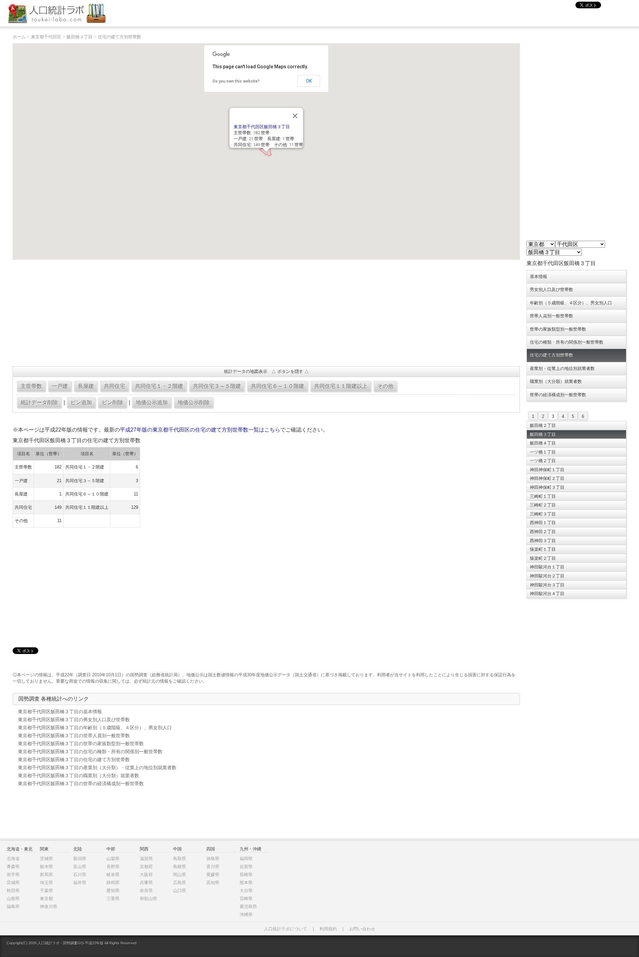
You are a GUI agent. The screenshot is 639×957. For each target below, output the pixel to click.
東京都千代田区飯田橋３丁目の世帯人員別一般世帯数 (74, 735)
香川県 (212, 866)
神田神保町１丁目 (547, 469)
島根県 (179, 866)
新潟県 (79, 858)
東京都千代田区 (46, 36)
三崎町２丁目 (543, 504)
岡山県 (179, 874)
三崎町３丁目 (543, 513)
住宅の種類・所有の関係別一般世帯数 (566, 342)
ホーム (19, 36)
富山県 (79, 866)
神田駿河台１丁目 (547, 566)
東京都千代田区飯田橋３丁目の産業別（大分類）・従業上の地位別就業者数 (97, 767)
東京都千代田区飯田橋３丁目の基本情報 (60, 711)
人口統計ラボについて (285, 928)
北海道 (13, 858)
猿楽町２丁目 (543, 558)
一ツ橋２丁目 (543, 460)
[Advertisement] (212, 313)
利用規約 (328, 928)
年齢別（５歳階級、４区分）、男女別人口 (571, 302)
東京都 (46, 898)
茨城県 (46, 858)
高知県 (212, 882)
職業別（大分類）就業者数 (556, 381)
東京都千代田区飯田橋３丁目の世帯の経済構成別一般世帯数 (81, 783)
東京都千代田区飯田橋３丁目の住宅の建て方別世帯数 (74, 759)
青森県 (13, 866)
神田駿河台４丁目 (547, 593)
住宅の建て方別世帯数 (119, 36)
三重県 (112, 898)
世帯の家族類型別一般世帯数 (558, 329)
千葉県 (46, 890)
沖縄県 (246, 914)
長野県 (112, 866)
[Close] (295, 116)
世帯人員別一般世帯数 (551, 315)
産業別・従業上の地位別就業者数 (562, 368)
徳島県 (212, 858)
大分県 (246, 890)
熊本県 (246, 882)
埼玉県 (46, 882)
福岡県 (246, 858)
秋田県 (13, 890)
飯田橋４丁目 (543, 443)
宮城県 (13, 882)
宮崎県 (246, 898)
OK (309, 81)
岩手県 (13, 874)
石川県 (79, 874)
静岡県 (112, 882)
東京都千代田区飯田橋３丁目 (262, 126)
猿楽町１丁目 (543, 549)
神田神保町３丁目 (547, 487)
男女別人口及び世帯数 (551, 289)
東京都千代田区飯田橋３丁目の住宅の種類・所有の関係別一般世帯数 (90, 751)
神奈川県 (48, 906)
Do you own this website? (236, 81)
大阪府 (146, 874)
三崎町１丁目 (543, 496)
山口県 (179, 890)
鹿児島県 (248, 906)
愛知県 (112, 890)
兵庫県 (146, 882)
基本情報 (538, 276)
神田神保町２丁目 (547, 478)
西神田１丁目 (543, 522)
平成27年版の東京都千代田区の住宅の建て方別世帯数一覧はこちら (200, 430)
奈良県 (146, 890)
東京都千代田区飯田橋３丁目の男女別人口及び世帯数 (74, 719)
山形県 (13, 898)
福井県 (79, 882)
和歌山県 (148, 898)
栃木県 (46, 866)
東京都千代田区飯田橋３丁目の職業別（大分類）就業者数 (78, 775)
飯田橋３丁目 (80, 36)
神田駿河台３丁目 (547, 584)
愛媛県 (212, 874)
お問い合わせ (362, 928)
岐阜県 (112, 874)
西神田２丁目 (543, 531)
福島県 (13, 906)
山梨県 (112, 858)
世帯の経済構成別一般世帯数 (558, 394)
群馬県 (46, 874)
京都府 (146, 866)
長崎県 (246, 874)
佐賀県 (246, 866)
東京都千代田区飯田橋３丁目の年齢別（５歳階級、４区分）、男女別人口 (95, 727)
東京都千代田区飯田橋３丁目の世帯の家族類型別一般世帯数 (81, 743)
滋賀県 (146, 858)
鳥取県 (179, 858)
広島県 (179, 882)
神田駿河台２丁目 (547, 575)
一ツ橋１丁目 (543, 452)
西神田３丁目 (543, 540)
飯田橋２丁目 (543, 425)
